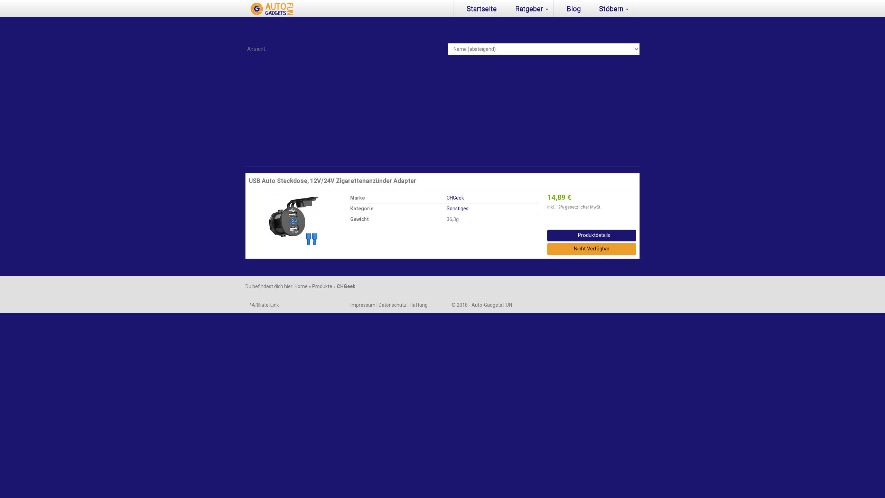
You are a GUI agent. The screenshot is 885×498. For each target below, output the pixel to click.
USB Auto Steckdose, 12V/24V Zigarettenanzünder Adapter (332, 180)
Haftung (419, 305)
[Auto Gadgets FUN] (270, 8)
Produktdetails (593, 235)
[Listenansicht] (295, 50)
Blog (573, 8)
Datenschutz (393, 305)
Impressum (363, 305)
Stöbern (611, 8)
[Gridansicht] (277, 50)
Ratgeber (529, 8)
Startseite (481, 8)
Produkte (322, 286)
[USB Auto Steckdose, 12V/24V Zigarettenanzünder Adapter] (293, 221)
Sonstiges (457, 208)
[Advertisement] (442, 110)
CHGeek (455, 198)
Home (301, 286)
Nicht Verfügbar (591, 249)
